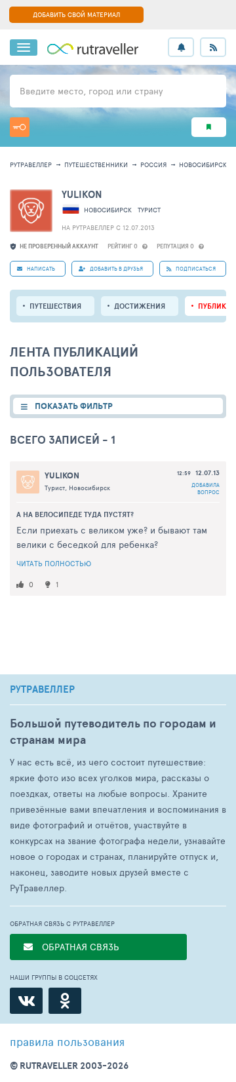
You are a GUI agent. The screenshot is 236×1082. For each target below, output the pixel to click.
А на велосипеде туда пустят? (75, 514)
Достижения (139, 306)
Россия (153, 164)
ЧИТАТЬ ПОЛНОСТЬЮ (53, 563)
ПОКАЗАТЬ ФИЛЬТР (74, 406)
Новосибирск (203, 164)
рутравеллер (31, 164)
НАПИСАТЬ (40, 268)
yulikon (82, 194)
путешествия (55, 306)
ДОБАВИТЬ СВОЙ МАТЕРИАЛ (76, 14)
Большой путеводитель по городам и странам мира (113, 731)
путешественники (96, 164)
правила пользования (67, 1041)
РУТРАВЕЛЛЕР (42, 689)
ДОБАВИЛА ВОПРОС (205, 488)
